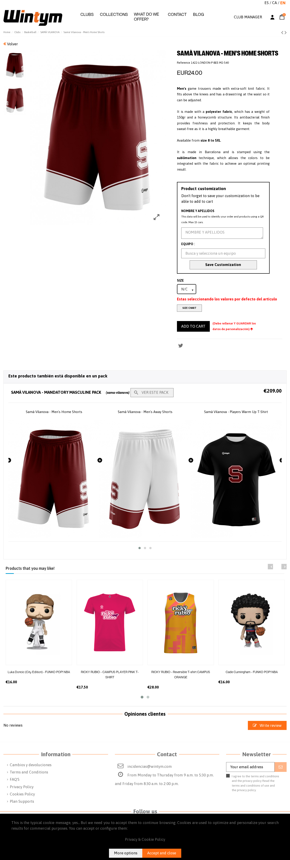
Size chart (189, 308)
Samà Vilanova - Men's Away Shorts (54, 412)
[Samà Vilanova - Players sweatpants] (236, 478)
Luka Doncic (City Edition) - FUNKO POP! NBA (39, 672)
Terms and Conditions (29, 772)
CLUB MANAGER (248, 17)
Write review (270, 725)
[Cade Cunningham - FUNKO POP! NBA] (252, 622)
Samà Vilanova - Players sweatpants (236, 412)
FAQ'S (14, 779)
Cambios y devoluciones (30, 765)
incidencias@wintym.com (149, 766)
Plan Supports (22, 801)
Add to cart (193, 326)
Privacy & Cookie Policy (145, 839)
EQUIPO (187, 244)
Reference (183, 62)
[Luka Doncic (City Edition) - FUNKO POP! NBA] (39, 622)
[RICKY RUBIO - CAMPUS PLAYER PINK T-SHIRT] (110, 622)
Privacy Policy (22, 787)
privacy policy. (246, 790)
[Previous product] (283, 32)
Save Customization (223, 264)
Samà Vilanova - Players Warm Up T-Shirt (145, 412)
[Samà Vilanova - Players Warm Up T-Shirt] (145, 478)
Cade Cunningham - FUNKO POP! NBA (252, 672)
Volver (12, 44)
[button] (87, 14)
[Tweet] (180, 346)
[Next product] (286, 32)
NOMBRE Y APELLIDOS (197, 211)
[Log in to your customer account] (272, 18)
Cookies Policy (22, 794)
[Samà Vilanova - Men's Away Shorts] (53, 478)
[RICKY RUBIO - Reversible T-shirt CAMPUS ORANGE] (181, 622)
